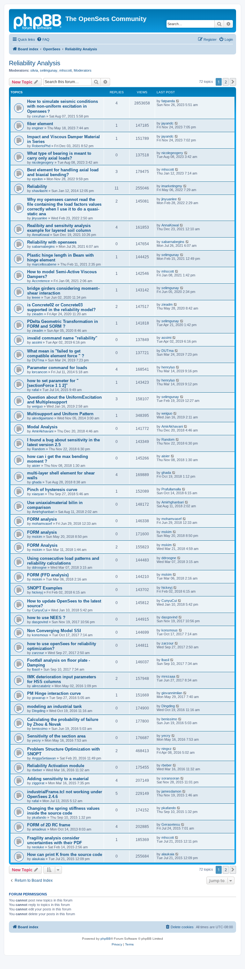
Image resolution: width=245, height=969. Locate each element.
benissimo (40, 728)
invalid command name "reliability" (62, 338)
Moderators (83, 70)
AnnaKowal (40, 235)
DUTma (38, 360)
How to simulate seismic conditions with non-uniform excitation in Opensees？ (62, 106)
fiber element (40, 123)
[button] (233, 82)
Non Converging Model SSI (54, 630)
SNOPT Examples (44, 588)
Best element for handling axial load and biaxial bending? (63, 172)
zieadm (37, 314)
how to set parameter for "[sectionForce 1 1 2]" (52, 383)
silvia (34, 70)
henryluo (168, 367)
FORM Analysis (42, 545)
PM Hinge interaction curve (54, 693)
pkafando (39, 817)
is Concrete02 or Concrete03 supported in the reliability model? (61, 307)
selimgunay (48, 70)
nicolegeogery (43, 162)
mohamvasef (42, 523)
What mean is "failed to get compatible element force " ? (55, 353)
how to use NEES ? (46, 617)
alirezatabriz (41, 686)
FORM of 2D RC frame (48, 825)
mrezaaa (168, 676)
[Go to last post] (178, 101)
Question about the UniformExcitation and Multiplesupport (64, 399)
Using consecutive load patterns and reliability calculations (63, 561)
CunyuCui (39, 610)
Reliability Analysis (34, 63)
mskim (37, 536)
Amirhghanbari (43, 512)
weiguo (37, 406)
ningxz (166, 749)
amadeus (39, 829)
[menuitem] (43, 39)
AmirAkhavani (42, 431)
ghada (36, 482)
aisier (36, 465)
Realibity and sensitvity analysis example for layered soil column (59, 228)
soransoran (170, 778)
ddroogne (39, 567)
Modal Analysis (42, 426)
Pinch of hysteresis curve (52, 489)
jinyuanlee (39, 218)
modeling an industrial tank (54, 706)
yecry (36, 740)
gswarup (38, 698)
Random (38, 449)
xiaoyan (38, 494)
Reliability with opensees (52, 242)
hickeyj (37, 592)
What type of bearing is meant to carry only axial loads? (59, 155)
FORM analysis (42, 519)
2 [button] (226, 82)
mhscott (65, 70)
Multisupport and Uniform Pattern (60, 413)
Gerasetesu (170, 824)
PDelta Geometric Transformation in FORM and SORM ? (62, 324)
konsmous (40, 635)
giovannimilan (171, 693)
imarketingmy (171, 186)
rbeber (37, 770)
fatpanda (168, 101)
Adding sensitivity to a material (58, 778)
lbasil (36, 669)
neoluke (38, 847)
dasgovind (40, 622)
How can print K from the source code (64, 854)
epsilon (37, 179)
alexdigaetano (42, 418)
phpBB (105, 938)
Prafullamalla (171, 489)
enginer (37, 128)
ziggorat (38, 783)
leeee (36, 297)
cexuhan (38, 116)
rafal (35, 390)
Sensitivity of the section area (56, 736)
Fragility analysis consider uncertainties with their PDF (54, 840)
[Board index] (38, 21)
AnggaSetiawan (44, 758)
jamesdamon (171, 791)
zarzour (38, 653)
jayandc (167, 123)
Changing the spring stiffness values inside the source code (63, 811)
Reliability (37, 186)
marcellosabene (44, 264)
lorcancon (39, 372)
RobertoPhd (41, 146)
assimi (37, 342)
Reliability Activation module (55, 765)
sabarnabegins (43, 246)
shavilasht (40, 191)
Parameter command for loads (57, 367)
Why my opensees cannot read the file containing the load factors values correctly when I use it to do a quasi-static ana (64, 206)
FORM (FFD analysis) (48, 575)
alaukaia (38, 859)
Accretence (41, 281)
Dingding (38, 711)
